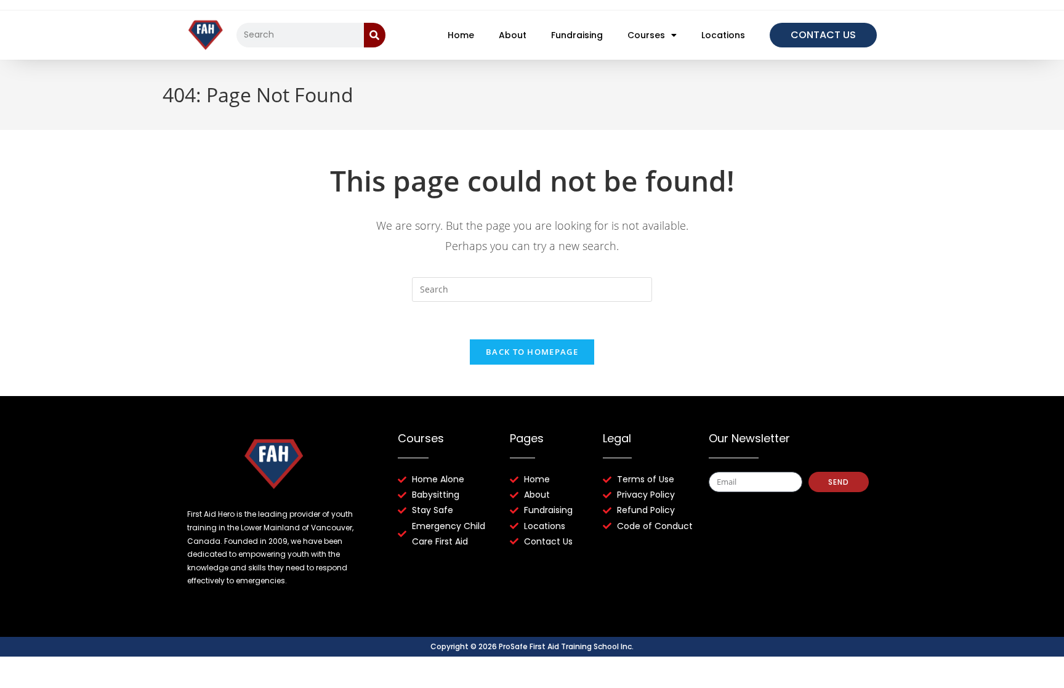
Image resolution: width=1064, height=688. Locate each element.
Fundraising (577, 35)
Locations (723, 35)
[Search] (374, 35)
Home (461, 35)
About (512, 35)
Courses (646, 35)
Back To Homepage (532, 351)
